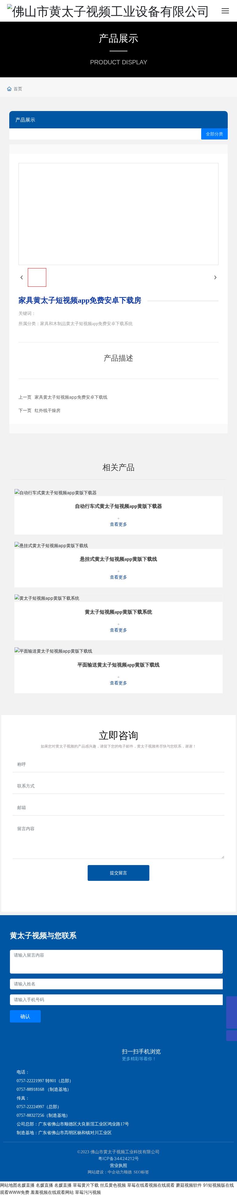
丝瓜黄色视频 (113, 1185)
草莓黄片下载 (86, 1185)
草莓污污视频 (88, 1192)
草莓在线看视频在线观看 (151, 1185)
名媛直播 (26, 1185)
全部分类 (214, 133)
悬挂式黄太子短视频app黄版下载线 (118, 559)
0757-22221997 (30, 1080)
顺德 (128, 1172)
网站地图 (8, 1185)
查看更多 (118, 524)
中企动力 (116, 1172)
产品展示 (118, 38)
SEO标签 (141, 1172)
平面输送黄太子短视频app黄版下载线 (118, 664)
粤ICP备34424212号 (118, 1158)
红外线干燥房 (47, 410)
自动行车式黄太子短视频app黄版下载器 (118, 506)
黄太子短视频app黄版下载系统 (118, 612)
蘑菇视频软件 (189, 1185)
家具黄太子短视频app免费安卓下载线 (71, 397)
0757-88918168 (30, 1089)
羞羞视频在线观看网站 (52, 1192)
